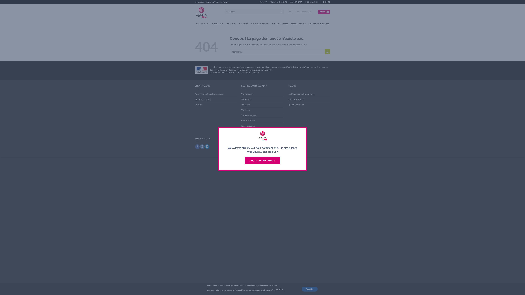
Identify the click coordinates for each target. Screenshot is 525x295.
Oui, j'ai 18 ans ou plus (262, 160)
